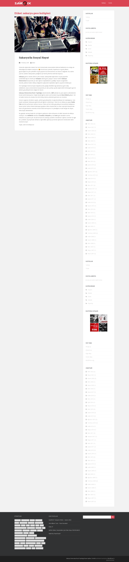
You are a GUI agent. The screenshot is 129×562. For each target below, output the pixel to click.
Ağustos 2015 (91, 171)
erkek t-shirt (39, 520)
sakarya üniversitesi (20, 540)
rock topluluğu (18, 533)
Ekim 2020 (90, 134)
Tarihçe (103, 3)
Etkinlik (90, 45)
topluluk (31, 545)
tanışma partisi (18, 545)
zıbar (33, 548)
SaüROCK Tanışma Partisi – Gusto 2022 (60, 520)
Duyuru (90, 42)
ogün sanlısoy (31, 528)
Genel (89, 49)
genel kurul (31, 523)
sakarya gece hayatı (20, 538)
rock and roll (18, 530)
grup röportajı (39, 523)
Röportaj (90, 55)
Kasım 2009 (91, 223)
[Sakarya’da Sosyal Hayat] (47, 34)
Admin (33, 63)
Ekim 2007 (90, 247)
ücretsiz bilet (39, 548)
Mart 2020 (90, 141)
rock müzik (33, 530)
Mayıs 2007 (91, 250)
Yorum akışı (89, 109)
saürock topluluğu (30, 543)
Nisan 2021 (91, 127)
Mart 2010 (90, 212)
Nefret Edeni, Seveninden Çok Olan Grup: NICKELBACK (64, 530)
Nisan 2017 (91, 144)
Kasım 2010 (91, 206)
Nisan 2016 (91, 158)
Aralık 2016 (91, 148)
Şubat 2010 (91, 216)
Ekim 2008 (90, 243)
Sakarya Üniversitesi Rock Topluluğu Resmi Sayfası (78, 558)
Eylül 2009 (90, 226)
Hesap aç (88, 99)
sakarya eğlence (32, 535)
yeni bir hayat (38, 545)
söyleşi (38, 543)
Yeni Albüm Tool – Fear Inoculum (58, 523)
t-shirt (43, 543)
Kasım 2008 (91, 240)
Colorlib (94, 558)
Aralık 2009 (91, 219)
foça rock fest (23, 523)
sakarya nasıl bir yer (40, 538)
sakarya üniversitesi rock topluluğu (35, 540)
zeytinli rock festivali (20, 548)
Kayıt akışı (88, 106)
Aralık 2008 (91, 236)
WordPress (110, 558)
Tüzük (110, 3)
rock (44, 528)
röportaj (26, 533)
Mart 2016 (90, 161)
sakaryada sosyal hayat (21, 535)
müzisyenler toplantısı (20, 528)
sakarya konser (30, 538)
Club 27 (51, 527)
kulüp (28, 525)
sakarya (32, 533)
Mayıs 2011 (91, 192)
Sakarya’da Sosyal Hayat (34, 57)
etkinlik (17, 523)
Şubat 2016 (91, 165)
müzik (41, 525)
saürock (23, 543)
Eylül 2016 (90, 154)
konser (23, 525)
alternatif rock (25, 520)
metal (37, 525)
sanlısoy (17, 543)
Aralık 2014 (91, 178)
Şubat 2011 (91, 199)
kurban (32, 525)
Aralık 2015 (91, 168)
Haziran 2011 (91, 189)
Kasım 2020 (91, 130)
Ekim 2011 (90, 185)
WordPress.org (90, 112)
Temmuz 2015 (92, 175)
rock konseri (26, 530)
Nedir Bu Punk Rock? (55, 533)
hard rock (17, 525)
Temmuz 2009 (92, 233)
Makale (90, 52)
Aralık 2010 (91, 202)
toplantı (26, 545)
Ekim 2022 (90, 124)
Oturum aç (89, 102)
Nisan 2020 (91, 137)
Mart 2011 (90, 195)
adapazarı (17, 520)
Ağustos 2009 (91, 230)
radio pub (38, 528)
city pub (32, 520)
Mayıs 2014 (91, 182)
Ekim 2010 (90, 209)
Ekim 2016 (90, 151)
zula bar (29, 548)
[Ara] (113, 517)
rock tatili (40, 530)
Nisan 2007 (91, 253)
